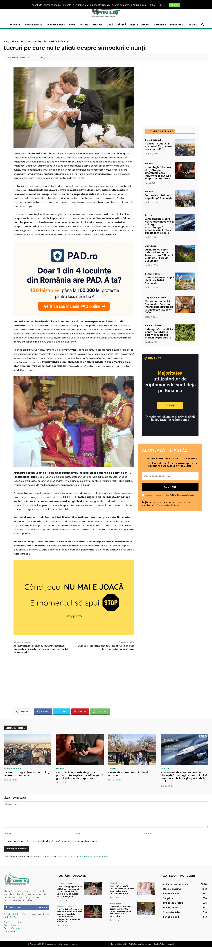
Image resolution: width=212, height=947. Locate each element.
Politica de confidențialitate (182, 495)
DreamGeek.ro (12, 928)
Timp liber (150, 246)
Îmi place (43, 907)
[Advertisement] (74, 680)
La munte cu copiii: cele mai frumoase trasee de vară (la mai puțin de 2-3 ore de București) (159, 255)
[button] (202, 24)
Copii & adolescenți (155, 297)
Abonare (170, 487)
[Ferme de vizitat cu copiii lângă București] (185, 198)
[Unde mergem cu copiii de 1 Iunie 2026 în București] (185, 281)
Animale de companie (65, 906)
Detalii (162, 5)
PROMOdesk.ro (15, 917)
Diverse (149, 163)
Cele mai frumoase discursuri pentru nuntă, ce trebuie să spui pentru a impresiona (120, 911)
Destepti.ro (10, 925)
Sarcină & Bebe (116, 883)
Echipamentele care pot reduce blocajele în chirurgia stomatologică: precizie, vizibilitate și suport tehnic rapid (159, 225)
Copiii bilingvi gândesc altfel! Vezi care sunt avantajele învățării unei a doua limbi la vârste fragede (69, 891)
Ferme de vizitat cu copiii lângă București (158, 197)
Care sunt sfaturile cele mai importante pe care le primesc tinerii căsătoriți (106, 647)
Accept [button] (174, 5)
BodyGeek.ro (11, 931)
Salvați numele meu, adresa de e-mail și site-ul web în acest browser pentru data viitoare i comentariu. (52, 841)
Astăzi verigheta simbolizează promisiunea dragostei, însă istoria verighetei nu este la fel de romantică (41, 649)
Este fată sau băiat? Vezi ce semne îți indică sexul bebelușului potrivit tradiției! (122, 890)
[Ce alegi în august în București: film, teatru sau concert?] (185, 147)
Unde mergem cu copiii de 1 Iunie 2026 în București (159, 280)
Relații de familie (154, 140)
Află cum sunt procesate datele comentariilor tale (83, 856)
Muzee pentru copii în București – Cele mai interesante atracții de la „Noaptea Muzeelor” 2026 (159, 307)
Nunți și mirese (11, 41)
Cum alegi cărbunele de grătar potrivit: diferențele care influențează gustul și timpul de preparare (158, 173)
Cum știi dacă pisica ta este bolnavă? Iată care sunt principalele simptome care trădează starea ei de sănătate (69, 915)
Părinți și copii (152, 274)
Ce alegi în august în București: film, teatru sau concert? (158, 146)
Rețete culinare (153, 325)
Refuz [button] (152, 5)
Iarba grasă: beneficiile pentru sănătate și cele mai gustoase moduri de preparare (159, 333)
